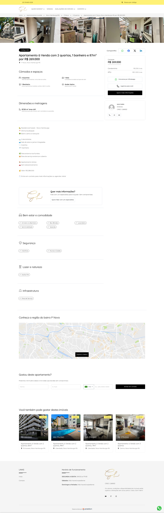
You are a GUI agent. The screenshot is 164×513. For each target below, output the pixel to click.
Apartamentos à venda (34, 15)
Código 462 (25, 50)
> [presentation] (158, 32)
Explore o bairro (82, 354)
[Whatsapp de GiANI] (114, 115)
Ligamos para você (126, 86)
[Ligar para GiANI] (110, 115)
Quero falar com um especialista (63, 200)
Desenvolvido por (77, 509)
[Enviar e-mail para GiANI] (119, 115)
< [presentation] (5, 32)
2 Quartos (76, 15)
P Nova (66, 15)
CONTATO (81, 9)
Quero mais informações (125, 93)
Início (20, 15)
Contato (22, 480)
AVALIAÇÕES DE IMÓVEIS (64, 9)
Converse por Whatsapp (126, 79)
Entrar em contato (130, 386)
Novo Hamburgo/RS (53, 15)
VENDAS (50, 9)
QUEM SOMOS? (37, 9)
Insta (20, 476)
